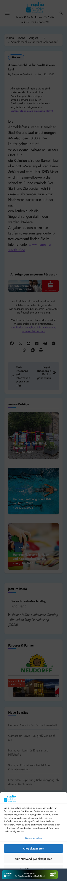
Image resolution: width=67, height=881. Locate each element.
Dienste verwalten (33, 838)
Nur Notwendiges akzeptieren (33, 859)
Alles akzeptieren (33, 849)
